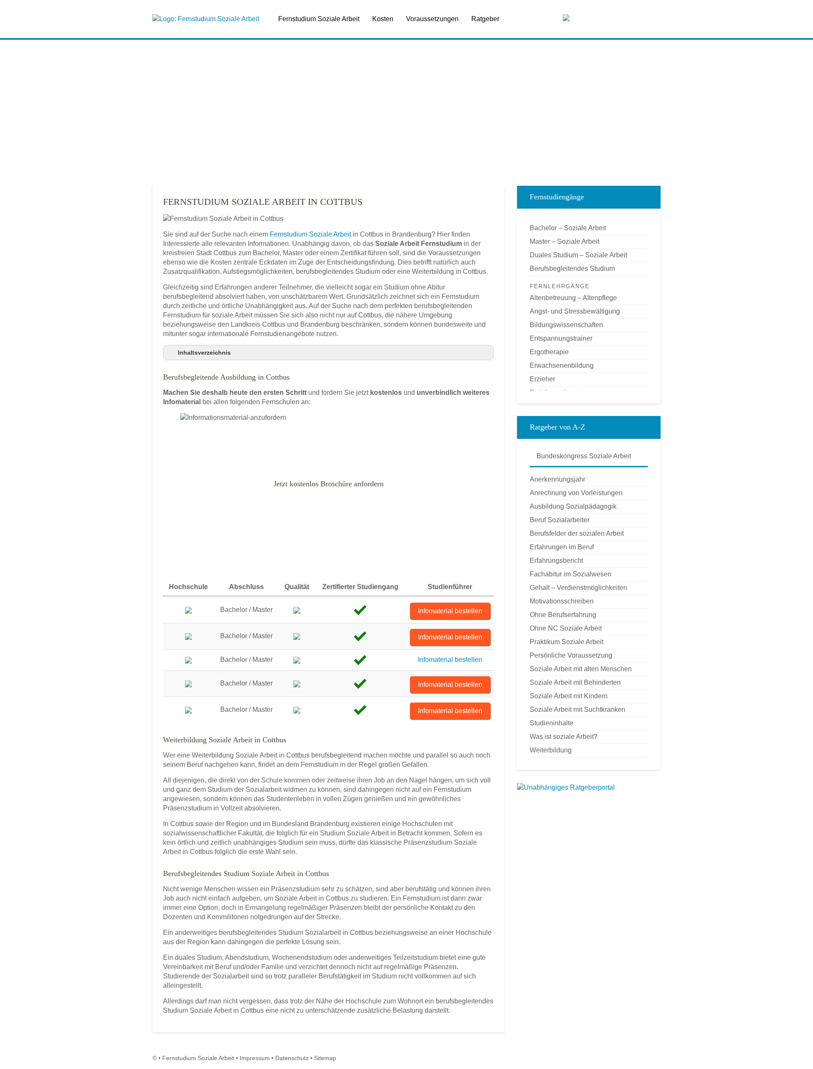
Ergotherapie (549, 351)
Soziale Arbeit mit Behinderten (575, 682)
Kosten (382, 18)
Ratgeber (485, 18)
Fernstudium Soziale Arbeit (318, 18)
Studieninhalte (551, 723)
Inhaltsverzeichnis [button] (204, 352)
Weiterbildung (551, 750)
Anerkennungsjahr (557, 479)
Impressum (255, 1058)
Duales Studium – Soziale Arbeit (578, 255)
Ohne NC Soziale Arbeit (566, 628)
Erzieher (542, 379)
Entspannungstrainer (561, 338)
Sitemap (325, 1058)
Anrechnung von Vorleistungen (576, 492)
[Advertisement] (406, 114)
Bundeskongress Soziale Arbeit (583, 456)
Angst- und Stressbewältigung (575, 311)
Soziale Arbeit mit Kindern (569, 696)
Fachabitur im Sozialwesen (570, 574)
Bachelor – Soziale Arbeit (568, 227)
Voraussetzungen (432, 18)
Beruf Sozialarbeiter (559, 519)
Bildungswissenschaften (566, 324)
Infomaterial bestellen (450, 610)
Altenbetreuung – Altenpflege (573, 297)
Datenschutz (292, 1058)
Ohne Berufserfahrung (563, 614)
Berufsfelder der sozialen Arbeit (577, 533)
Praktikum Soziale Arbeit (566, 641)
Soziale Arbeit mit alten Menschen (581, 668)
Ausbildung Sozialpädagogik (573, 506)
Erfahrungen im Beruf (562, 547)
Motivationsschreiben (562, 601)
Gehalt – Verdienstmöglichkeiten (578, 587)
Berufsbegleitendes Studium (572, 268)
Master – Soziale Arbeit (564, 241)
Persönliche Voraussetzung (571, 655)
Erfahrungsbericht (556, 560)
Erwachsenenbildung (562, 365)
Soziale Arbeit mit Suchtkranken (577, 709)
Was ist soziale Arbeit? (563, 736)
